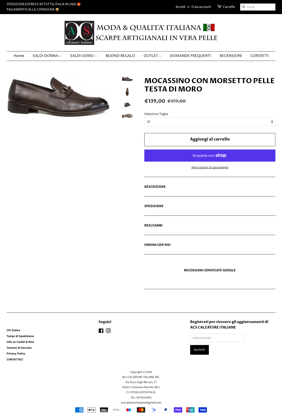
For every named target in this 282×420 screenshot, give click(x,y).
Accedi (181, 7)
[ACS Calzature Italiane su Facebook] (101, 332)
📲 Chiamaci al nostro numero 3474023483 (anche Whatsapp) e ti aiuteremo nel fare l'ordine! (205, 245)
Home (19, 55)
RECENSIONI (231, 55)
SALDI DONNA (46, 55)
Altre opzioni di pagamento (209, 167)
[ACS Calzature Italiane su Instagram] (108, 332)
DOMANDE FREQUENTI (190, 55)
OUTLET (151, 55)
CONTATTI (259, 55)
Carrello (229, 7)
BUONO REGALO (120, 55)
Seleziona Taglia (156, 113)
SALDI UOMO (82, 55)
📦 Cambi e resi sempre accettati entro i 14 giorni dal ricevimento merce (196, 225)
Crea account (201, 7)
